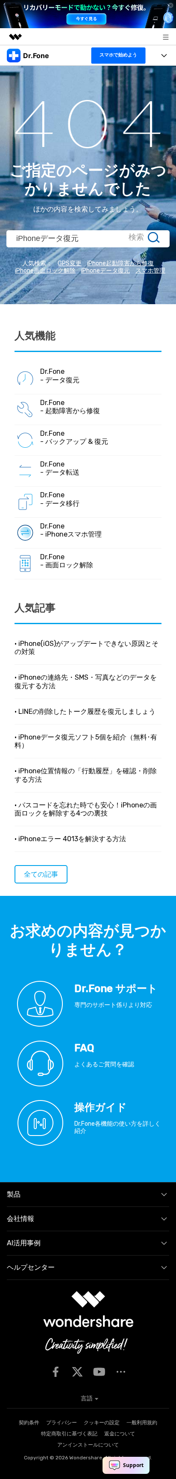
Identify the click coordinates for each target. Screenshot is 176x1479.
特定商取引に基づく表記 (69, 1434)
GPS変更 (70, 263)
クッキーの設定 (102, 1423)
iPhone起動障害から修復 (120, 263)
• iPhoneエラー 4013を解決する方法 (70, 839)
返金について (119, 1434)
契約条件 (29, 1423)
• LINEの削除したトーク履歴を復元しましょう (85, 711)
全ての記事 (41, 874)
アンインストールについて (88, 1445)
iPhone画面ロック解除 (45, 270)
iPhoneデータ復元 (105, 270)
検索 (136, 237)
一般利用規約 (141, 1423)
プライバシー (61, 1423)
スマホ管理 (150, 270)
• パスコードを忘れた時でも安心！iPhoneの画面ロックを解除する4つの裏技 (86, 809)
